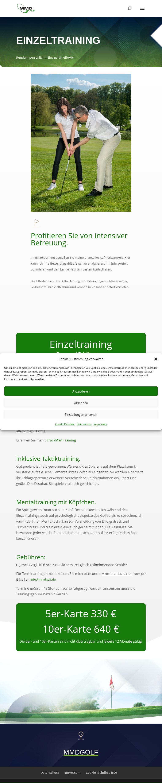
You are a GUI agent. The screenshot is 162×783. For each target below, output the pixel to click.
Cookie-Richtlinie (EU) (101, 773)
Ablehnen (81, 403)
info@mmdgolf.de (43, 579)
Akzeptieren (81, 391)
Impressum (100, 424)
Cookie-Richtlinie (65, 424)
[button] (156, 359)
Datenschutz (84, 424)
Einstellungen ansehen (81, 414)
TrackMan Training (61, 440)
